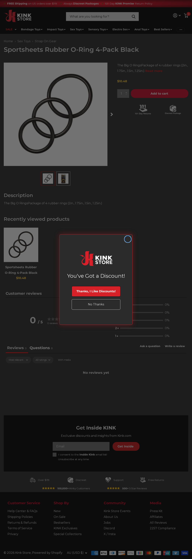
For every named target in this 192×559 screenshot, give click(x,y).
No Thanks (96, 304)
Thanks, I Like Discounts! (96, 291)
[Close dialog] (127, 239)
